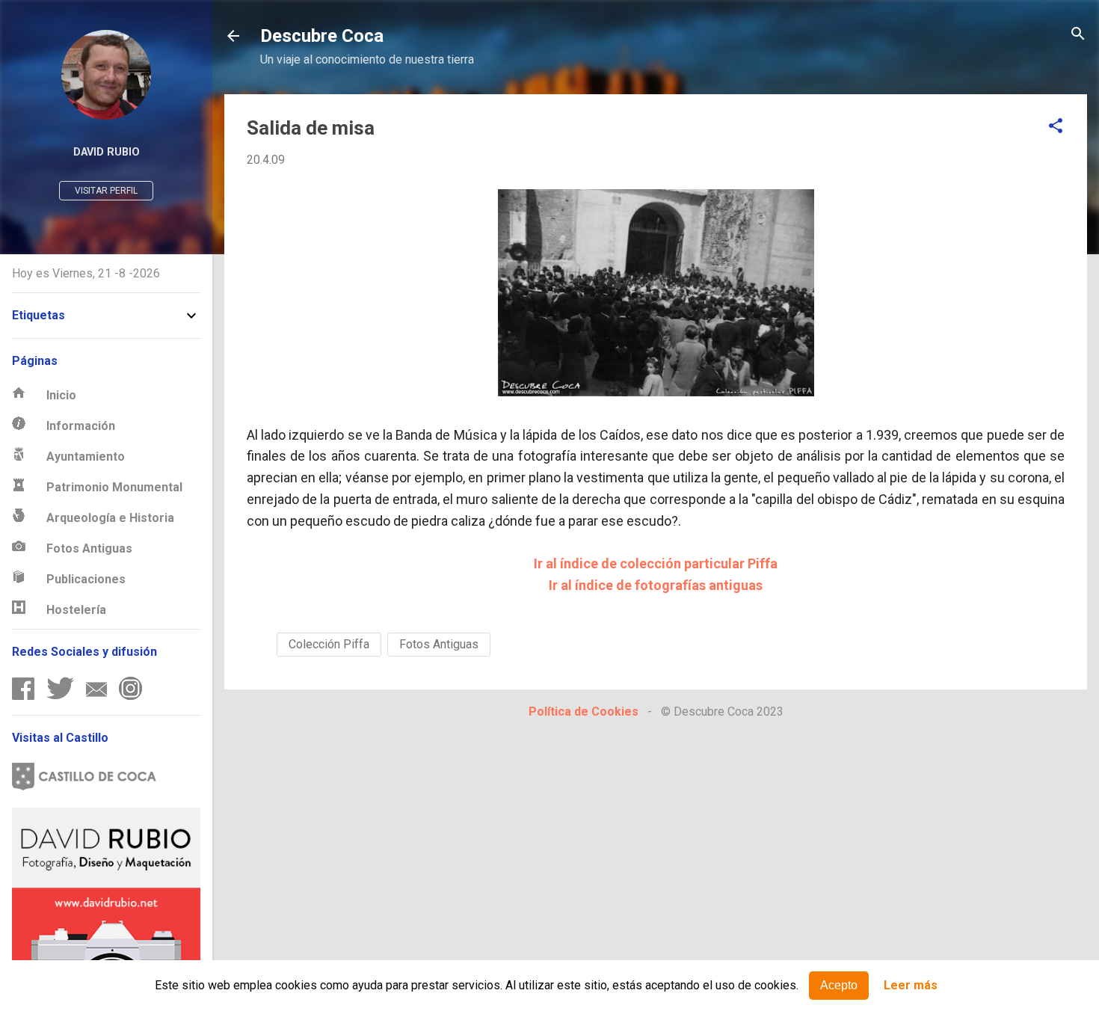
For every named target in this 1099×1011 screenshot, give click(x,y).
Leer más (911, 986)
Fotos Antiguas (438, 644)
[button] (1056, 127)
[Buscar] (1078, 35)
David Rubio (106, 152)
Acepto (839, 985)
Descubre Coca (322, 35)
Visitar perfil (106, 190)
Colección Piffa (329, 644)
